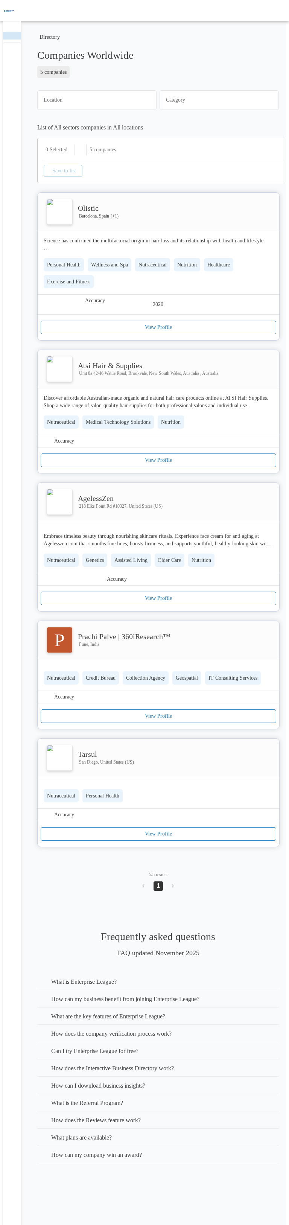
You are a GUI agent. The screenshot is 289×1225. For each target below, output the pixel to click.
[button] (97, 100)
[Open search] (270, 10)
